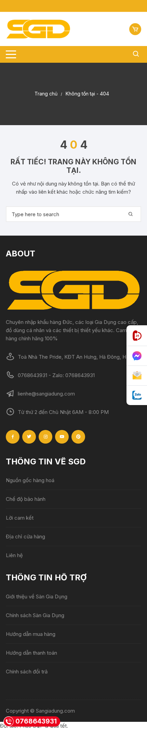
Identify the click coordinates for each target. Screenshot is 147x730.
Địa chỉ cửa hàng (25, 536)
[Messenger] (136, 356)
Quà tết (58, 725)
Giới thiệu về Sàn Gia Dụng (36, 596)
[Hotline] (136, 335)
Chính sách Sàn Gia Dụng (35, 615)
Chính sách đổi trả (27, 671)
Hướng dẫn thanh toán (31, 653)
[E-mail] (136, 376)
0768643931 (36, 721)
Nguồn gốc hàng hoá (30, 480)
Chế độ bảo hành (25, 499)
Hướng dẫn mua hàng (30, 634)
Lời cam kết (20, 518)
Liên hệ (14, 555)
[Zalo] (136, 395)
